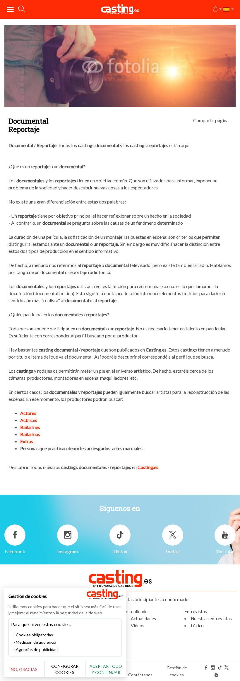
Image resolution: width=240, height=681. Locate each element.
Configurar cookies (64, 669)
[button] (217, 9)
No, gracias (24, 669)
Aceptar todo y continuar (106, 669)
